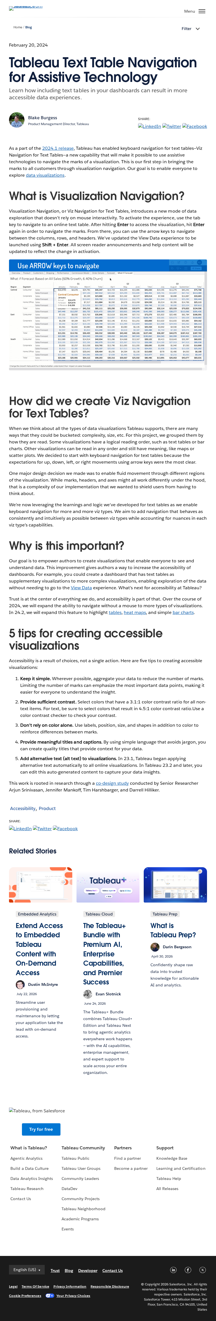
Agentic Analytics (26, 1158)
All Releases (167, 1188)
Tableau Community (83, 1148)
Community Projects (81, 1198)
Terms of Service (35, 1286)
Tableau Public (75, 1158)
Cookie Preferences (25, 1295)
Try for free (41, 1129)
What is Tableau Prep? (173, 930)
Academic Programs (80, 1218)
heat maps (135, 612)
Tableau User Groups (81, 1168)
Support (165, 1148)
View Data (81, 588)
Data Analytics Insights (31, 1178)
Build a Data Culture (29, 1168)
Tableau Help (168, 1178)
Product (47, 808)
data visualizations (45, 175)
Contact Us (20, 1198)
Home (18, 27)
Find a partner (127, 1158)
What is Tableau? (28, 1148)
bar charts (183, 612)
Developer (87, 1270)
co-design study (112, 783)
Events (68, 1229)
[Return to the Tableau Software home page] (28, 6)
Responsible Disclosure (110, 1286)
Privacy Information (70, 1286)
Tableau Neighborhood (83, 1208)
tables (115, 612)
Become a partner (131, 1168)
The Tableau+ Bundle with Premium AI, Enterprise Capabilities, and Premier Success (104, 954)
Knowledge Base (171, 1158)
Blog (28, 27)
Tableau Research (26, 1188)
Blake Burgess (42, 117)
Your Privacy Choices (74, 1295)
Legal (13, 1286)
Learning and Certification (181, 1168)
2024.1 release (57, 148)
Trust (55, 1270)
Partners (123, 1148)
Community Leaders (80, 1178)
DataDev (69, 1188)
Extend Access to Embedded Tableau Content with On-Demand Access (39, 949)
